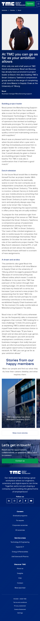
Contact (20, 583)
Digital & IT (20, 547)
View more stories (20, 433)
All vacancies (20, 530)
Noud (19, 10)
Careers (30, 4)
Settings (20, 613)
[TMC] (13, 4)
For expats (20, 520)
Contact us (20, 461)
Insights (20, 573)
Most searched (20, 588)
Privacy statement (20, 606)
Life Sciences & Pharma (20, 556)
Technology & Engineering (20, 542)
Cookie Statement (20, 609)
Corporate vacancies (20, 525)
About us (20, 568)
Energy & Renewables (20, 552)
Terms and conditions (20, 602)
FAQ (20, 578)
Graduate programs (20, 515)
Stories (12, 10)
